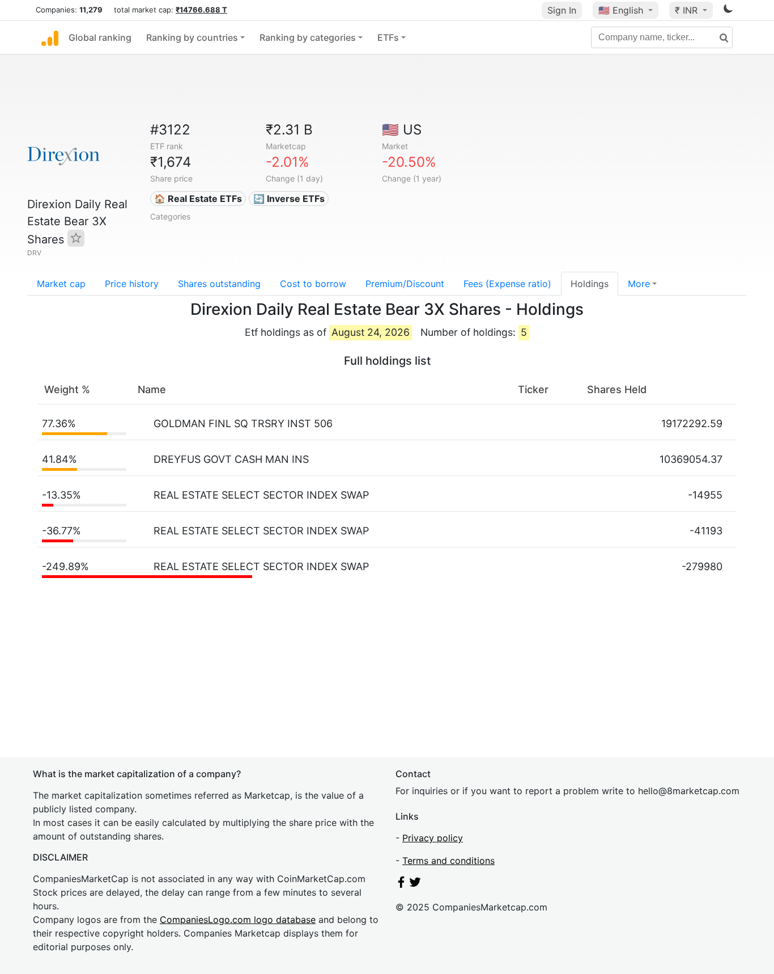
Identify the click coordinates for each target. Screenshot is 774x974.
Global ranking (100, 37)
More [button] (639, 283)
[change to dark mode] (728, 10)
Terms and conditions (448, 860)
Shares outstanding (219, 283)
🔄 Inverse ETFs (289, 198)
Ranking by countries (192, 37)
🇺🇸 (620, 10)
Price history (132, 283)
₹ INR (687, 10)
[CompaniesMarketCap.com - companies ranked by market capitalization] (49, 37)
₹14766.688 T (201, 9)
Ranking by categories (308, 37)
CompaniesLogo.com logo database (238, 919)
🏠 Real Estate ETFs (198, 198)
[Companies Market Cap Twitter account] (415, 884)
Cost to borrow (313, 283)
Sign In (561, 10)
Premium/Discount (404, 283)
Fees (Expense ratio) (507, 283)
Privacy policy (432, 838)
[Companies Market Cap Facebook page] (401, 884)
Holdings (590, 283)
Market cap (61, 283)
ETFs (388, 37)
